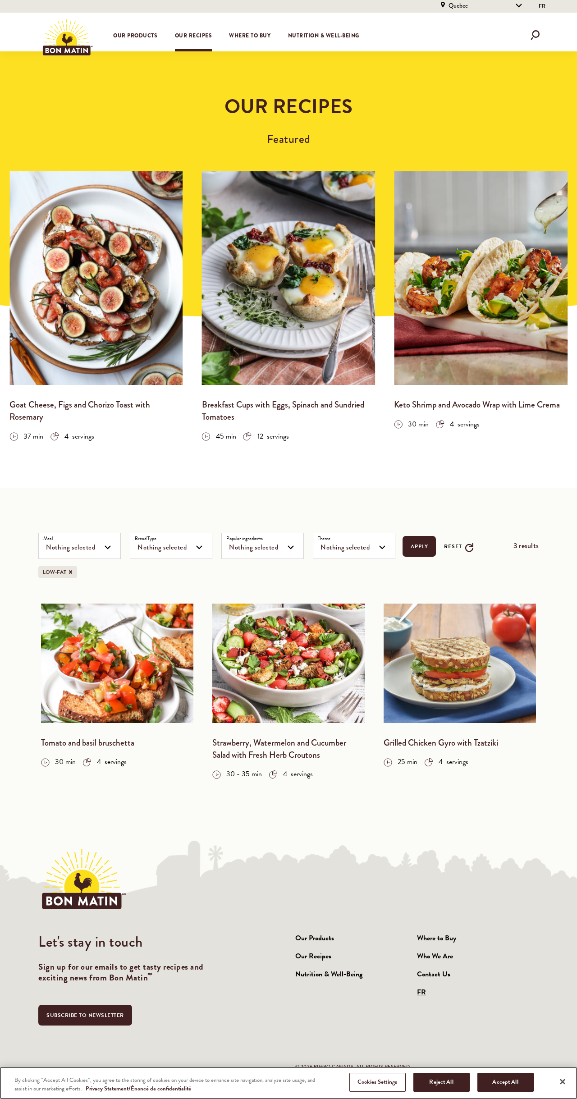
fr (542, 6)
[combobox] (79, 546)
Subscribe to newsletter (85, 1015)
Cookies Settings (377, 1081)
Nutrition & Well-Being (323, 36)
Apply (419, 546)
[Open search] (535, 35)
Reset (453, 546)
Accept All (505, 1081)
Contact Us (433, 974)
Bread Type (145, 538)
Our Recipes (313, 956)
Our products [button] (135, 36)
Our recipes (193, 36)
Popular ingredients (244, 538)
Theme (324, 538)
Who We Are (435, 956)
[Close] (562, 1081)
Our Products (314, 938)
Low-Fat (60, 572)
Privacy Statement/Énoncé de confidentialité (138, 1089)
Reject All (441, 1081)
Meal (48, 538)
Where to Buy (249, 36)
